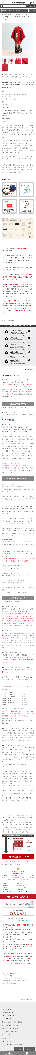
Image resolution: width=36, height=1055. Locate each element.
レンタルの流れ (6, 1009)
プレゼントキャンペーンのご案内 (12, 1044)
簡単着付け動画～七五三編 (10, 1025)
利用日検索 (4, 10)
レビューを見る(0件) (9, 973)
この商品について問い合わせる (12, 978)
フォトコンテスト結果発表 (10, 1031)
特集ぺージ (18, 10)
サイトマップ (6, 1035)
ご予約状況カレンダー (30, 1049)
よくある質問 (32, 10)
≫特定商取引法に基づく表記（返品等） (15, 980)
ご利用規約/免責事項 (8, 1012)
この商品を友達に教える (10, 983)
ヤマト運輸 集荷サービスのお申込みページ (16, 575)
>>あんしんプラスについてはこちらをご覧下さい (16, 785)
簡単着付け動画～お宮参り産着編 (12, 1022)
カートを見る (19, 1049)
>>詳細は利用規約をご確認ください (12, 601)
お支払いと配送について (9, 1015)
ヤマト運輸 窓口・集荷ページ (12, 582)
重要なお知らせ (6, 1041)
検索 (31, 6)
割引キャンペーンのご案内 (10, 1028)
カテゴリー (11, 10)
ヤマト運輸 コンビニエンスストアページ (15, 592)
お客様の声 (5, 1038)
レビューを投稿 (7, 976)
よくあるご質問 (6, 1018)
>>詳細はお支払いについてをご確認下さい (14, 407)
